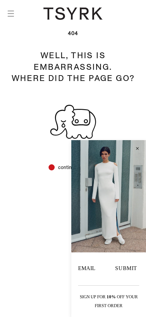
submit (126, 268)
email (86, 268)
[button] (10, 13)
